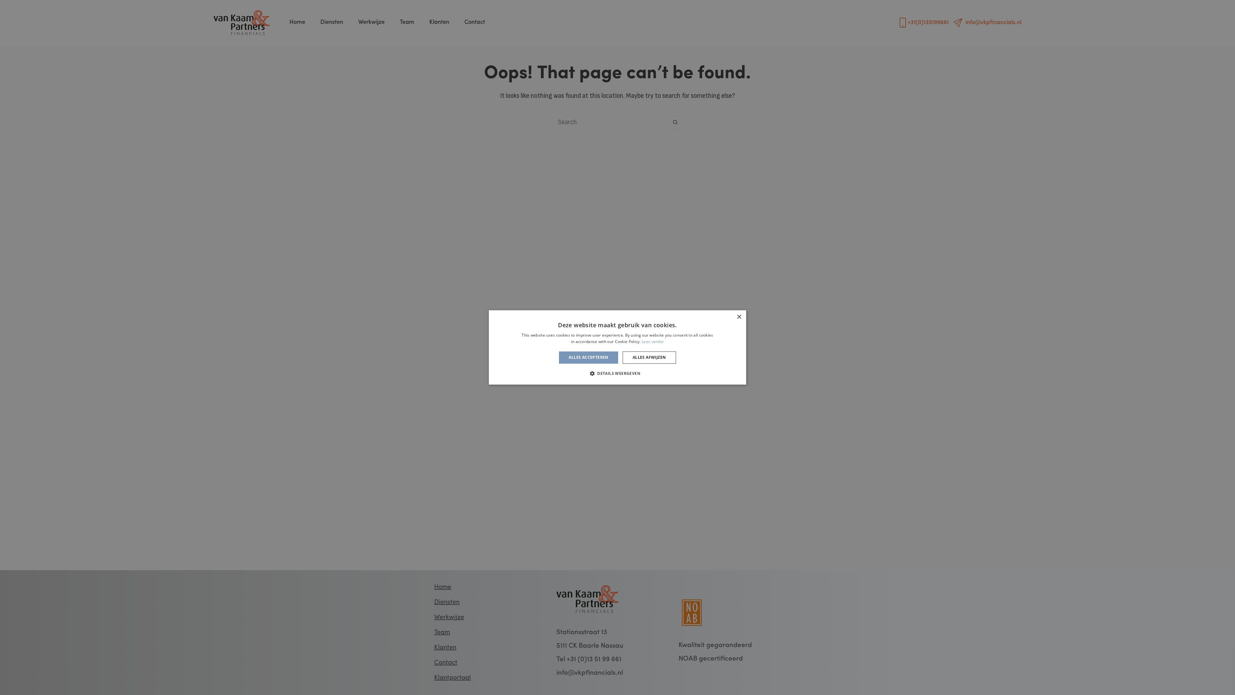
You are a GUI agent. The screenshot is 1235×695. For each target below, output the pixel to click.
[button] (617, 373)
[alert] (617, 347)
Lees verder (653, 342)
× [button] (738, 317)
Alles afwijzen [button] (649, 357)
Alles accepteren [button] (588, 357)
